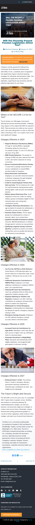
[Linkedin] (13, 490)
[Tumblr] (21, 490)
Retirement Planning (11, 49)
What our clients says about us (20, 450)
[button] (19, 2)
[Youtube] (17, 490)
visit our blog (23, 61)
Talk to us (5, 450)
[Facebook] (1, 490)
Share (21, 455)
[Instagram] (9, 490)
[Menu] (32, 44)
